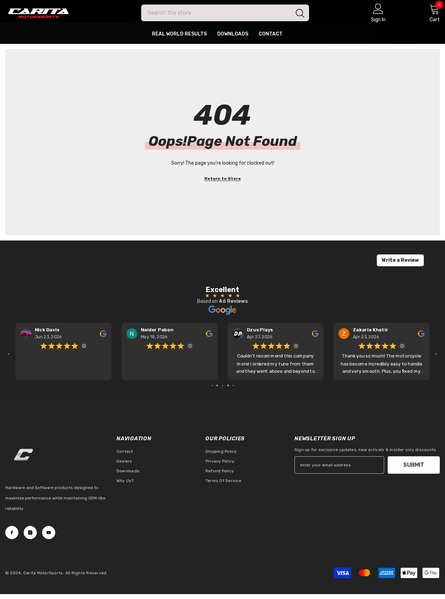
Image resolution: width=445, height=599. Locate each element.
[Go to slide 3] (222, 385)
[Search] (225, 13)
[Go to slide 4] (228, 385)
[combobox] (216, 13)
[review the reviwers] (103, 333)
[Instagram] (30, 532)
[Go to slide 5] (233, 385)
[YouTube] (48, 532)
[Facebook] (11, 532)
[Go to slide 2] (217, 385)
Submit (413, 465)
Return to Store (222, 178)
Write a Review (400, 260)
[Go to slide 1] (212, 385)
